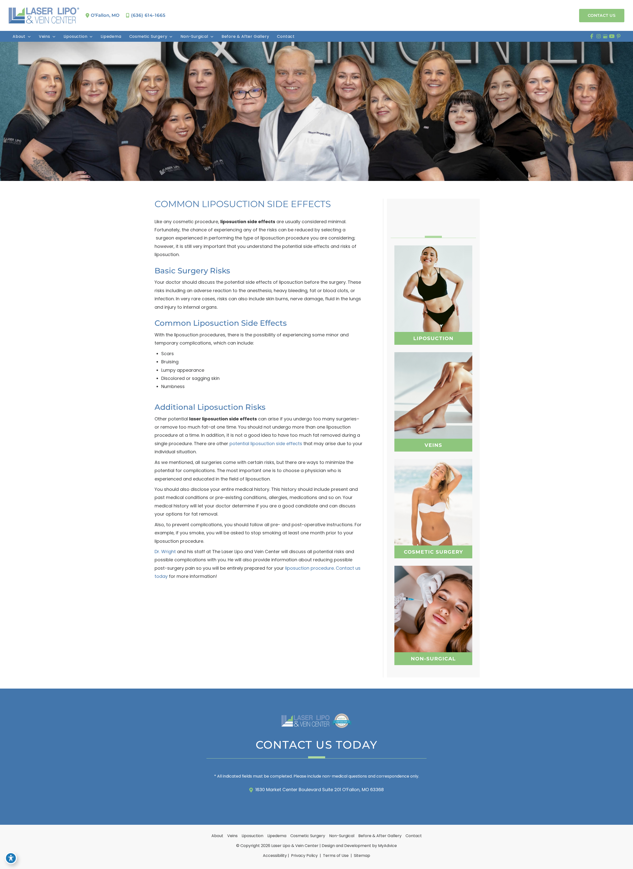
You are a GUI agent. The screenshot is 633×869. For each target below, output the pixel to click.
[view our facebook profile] (591, 36)
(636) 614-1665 (148, 15)
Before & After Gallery (380, 836)
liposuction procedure (309, 568)
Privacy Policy (304, 855)
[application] (28, 37)
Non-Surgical (341, 836)
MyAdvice (387, 845)
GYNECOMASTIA (433, 522)
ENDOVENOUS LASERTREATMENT (433, 412)
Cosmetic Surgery (307, 836)
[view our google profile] (605, 36)
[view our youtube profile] (612, 36)
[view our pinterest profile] (618, 36)
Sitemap (361, 855)
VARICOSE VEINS (433, 387)
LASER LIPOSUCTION (433, 296)
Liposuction (252, 836)
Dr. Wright (165, 551)
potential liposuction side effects (265, 443)
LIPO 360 (433, 284)
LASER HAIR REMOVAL (433, 629)
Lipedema (276, 836)
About (217, 836)
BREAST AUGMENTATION (433, 497)
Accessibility (275, 855)
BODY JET (433, 309)
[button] (601, 15)
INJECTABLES (433, 604)
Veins (232, 836)
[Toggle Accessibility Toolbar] (11, 858)
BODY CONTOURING (433, 617)
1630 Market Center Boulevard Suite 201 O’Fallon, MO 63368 (319, 789)
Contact (414, 836)
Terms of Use (336, 855)
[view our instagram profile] (598, 36)
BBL (433, 510)
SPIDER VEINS (433, 398)
